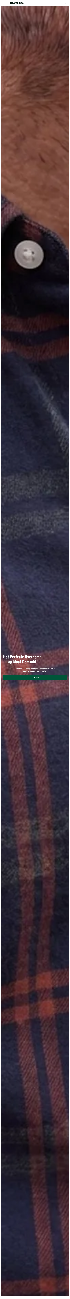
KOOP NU (34, 677)
